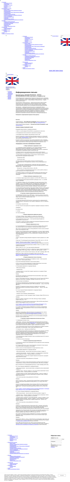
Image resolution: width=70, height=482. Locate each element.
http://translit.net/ (33, 322)
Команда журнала (9, 97)
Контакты (9, 96)
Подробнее (10, 480)
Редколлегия (10, 93)
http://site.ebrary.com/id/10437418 (23, 420)
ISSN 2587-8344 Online (56, 70)
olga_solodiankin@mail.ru (40, 122)
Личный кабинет (10, 74)
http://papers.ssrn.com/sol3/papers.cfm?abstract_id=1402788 (27, 424)
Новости (9, 98)
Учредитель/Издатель (10, 95)
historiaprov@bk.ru (19, 125)
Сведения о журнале (10, 92)
